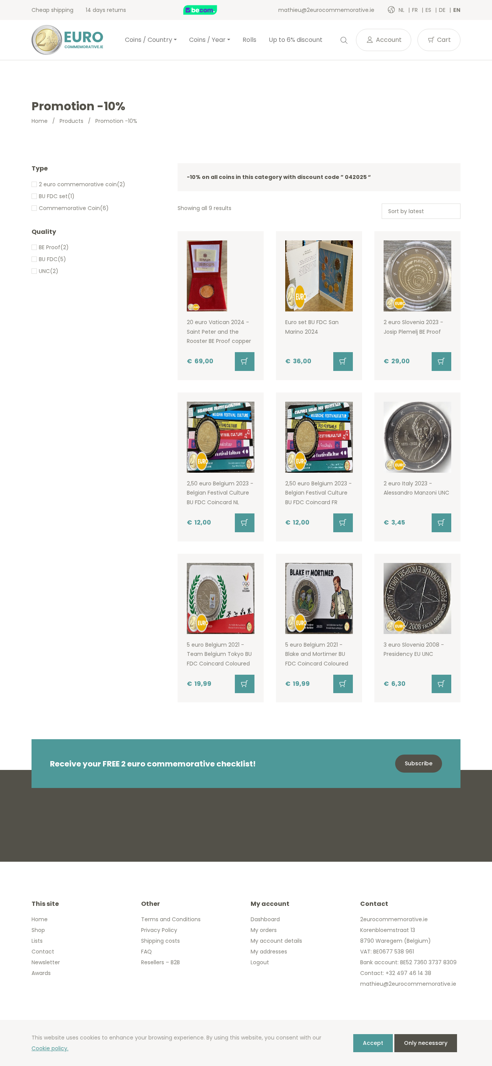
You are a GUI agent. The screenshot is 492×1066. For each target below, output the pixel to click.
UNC (44, 271)
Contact (43, 951)
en (456, 10)
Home (40, 121)
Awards (41, 973)
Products (71, 121)
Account (388, 39)
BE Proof (49, 247)
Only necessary (425, 1043)
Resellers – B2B (160, 962)
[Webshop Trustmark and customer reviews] (208, 10)
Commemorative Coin (69, 208)
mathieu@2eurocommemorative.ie (326, 10)
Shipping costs (160, 941)
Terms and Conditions (171, 919)
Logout (260, 962)
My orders (264, 930)
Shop (38, 930)
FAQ (146, 951)
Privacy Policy (159, 930)
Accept (373, 1043)
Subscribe (418, 763)
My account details (276, 941)
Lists (37, 941)
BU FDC (48, 259)
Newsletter (46, 962)
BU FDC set (53, 196)
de (443, 10)
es (429, 10)
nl (402, 10)
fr (415, 10)
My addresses (269, 951)
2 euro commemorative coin (78, 184)
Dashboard (265, 919)
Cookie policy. (50, 1048)
